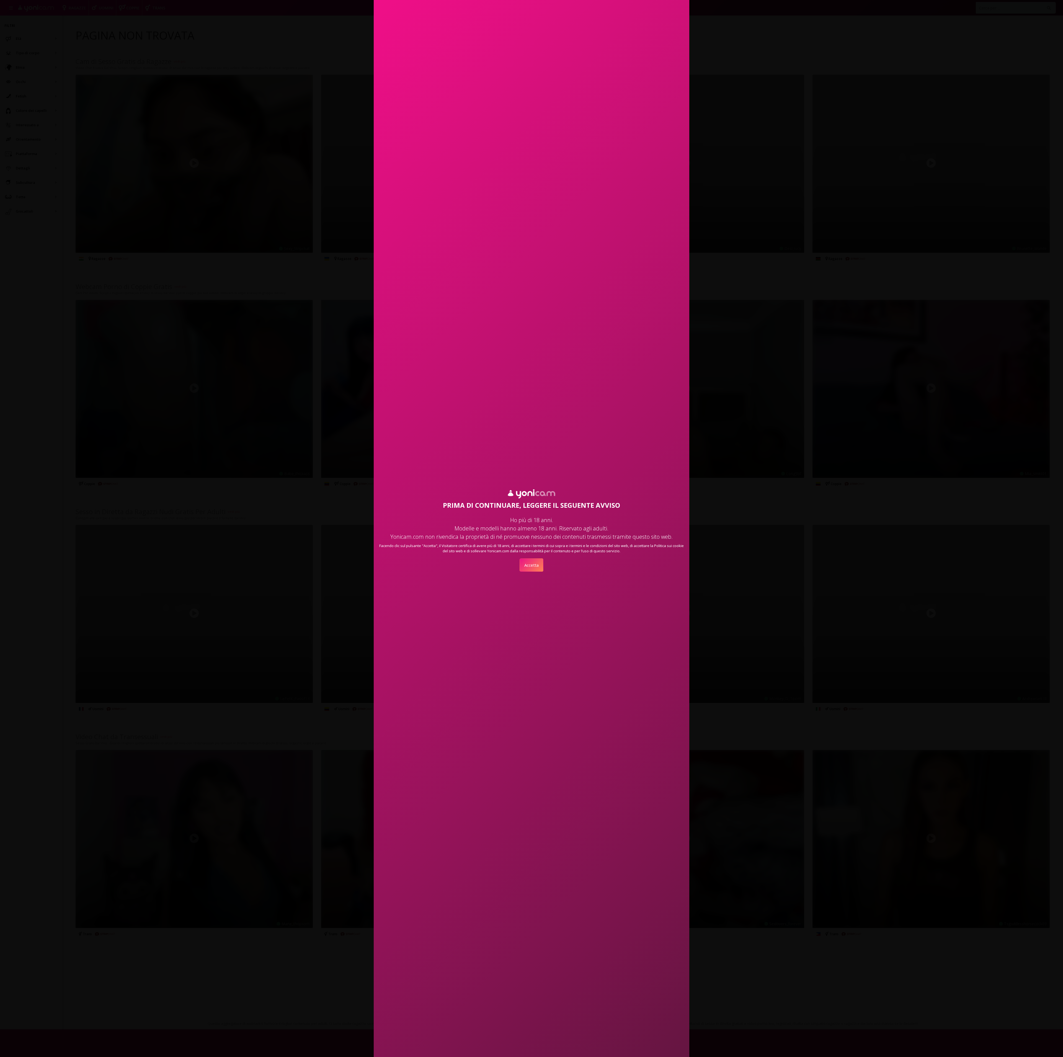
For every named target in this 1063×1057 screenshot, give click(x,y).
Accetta (531, 565)
